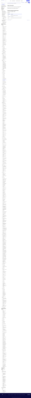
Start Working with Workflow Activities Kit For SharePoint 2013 (4, 20)
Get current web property (4, 123)
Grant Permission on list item (4, 331)
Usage (2, 375)
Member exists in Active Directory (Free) (4, 40)
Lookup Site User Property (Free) (4, 174)
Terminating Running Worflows (4, 384)
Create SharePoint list (4, 112)
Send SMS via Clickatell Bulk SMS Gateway (4, 300)
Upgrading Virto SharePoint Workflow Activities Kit (4, 13)
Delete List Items (4, 189)
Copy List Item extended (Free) (4, 184)
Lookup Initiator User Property (4, 173)
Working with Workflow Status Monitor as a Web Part (4, 371)
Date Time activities (3, 89)
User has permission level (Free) (4, 42)
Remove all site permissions (4, 335)
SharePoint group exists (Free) (4, 41)
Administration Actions (4, 349)
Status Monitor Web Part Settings (4, 374)
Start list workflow (4, 363)
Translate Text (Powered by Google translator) (4, 284)
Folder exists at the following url (4, 30)
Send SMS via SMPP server (4, 303)
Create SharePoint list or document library (4, 353)
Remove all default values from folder (4, 56)
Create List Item (4, 314)
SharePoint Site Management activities (4, 102)
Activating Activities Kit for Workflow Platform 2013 (4, 22)
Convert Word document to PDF (4, 141)
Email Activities (3, 288)
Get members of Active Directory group (4, 246)
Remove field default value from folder (4, 57)
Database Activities (3, 86)
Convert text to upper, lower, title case (4, 271)
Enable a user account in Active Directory (4, 243)
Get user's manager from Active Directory (4, 255)
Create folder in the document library (4, 146)
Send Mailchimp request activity (4, 266)
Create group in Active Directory (4, 236)
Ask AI (28, 2)
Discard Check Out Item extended (4, 152)
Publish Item (4, 159)
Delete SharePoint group (4, 116)
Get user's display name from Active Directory (4, 251)
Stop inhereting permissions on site (4, 348)
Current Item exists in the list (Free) (4, 27)
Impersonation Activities (4, 306)
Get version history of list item (4, 203)
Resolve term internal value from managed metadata (4, 68)
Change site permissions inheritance (4, 220)
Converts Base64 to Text (4, 273)
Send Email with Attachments (4, 292)
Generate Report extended (4, 192)
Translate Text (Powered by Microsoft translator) (4, 285)
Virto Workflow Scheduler (3, 387)
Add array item (4, 73)
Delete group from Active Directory (4, 239)
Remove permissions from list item (4, 338)
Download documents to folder (4, 155)
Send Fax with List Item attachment (4, 101)
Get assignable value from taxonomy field (4, 65)
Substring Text (4, 282)
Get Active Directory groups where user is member (4, 244)
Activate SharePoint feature (4, 350)
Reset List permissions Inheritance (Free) (4, 233)
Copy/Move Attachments (4, 311)
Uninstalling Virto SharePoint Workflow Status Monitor (4, 381)
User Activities (3, 172)
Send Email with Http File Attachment (4, 293)
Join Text (3, 280)
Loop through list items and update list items (4, 207)
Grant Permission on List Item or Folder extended (4, 228)
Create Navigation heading (4, 109)
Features (2, 370)
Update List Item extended (4, 214)
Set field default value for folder (4, 58)
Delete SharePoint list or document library (4, 359)
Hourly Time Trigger (4, 391)
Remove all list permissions (4, 334)
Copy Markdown (26, 2)
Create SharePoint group (4, 111)
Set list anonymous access (4, 132)
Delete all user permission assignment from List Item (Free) (4, 223)
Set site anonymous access (4, 134)
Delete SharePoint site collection (4, 118)
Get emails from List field (4, 197)
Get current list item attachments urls (4, 193)
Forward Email (4, 289)
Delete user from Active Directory (4, 240)
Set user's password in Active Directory (4, 263)
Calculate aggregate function (4, 179)
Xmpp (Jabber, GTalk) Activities (4, 297)
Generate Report (4, 191)
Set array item (4, 85)
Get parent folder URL (4, 158)
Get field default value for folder (4, 55)
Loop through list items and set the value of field (4, 204)
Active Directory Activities (4, 234)
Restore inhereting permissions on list (4, 342)
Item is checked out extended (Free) (4, 38)
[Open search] (5, 0)
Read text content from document (4, 161)
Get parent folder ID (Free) (4, 156)
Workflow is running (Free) (4, 45)
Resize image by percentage (4, 50)
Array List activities (11, 3)
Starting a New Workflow (4, 383)
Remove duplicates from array (4, 83)
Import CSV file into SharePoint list (4, 52)
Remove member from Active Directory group (4, 258)
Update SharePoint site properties (4, 366)
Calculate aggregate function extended (4, 181)
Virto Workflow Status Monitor (3, 369)
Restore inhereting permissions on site (4, 344)
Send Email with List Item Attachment (4, 294)
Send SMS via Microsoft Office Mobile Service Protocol (4, 302)
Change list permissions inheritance (4, 218)
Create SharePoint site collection (4, 114)
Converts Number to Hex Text (4, 274)
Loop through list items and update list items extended (4, 209)
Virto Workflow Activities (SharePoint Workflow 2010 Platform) (3, 24)
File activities (3, 69)
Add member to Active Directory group (4, 235)
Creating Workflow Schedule (4, 390)
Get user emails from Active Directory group (4, 247)
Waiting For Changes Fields (4, 317)
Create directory (4, 70)
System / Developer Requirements (3, 8)
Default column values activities (4, 53)
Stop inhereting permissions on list (4, 346)
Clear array (3, 74)
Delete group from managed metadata (4, 64)
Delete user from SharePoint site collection (4, 120)
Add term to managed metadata (4, 61)
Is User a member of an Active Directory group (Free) (4, 35)
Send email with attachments (4, 321)
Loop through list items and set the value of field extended (4, 206)
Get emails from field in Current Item (4, 196)
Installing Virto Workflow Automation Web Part (4, 11)
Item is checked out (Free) (4, 37)
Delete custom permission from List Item (4, 225)
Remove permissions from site (4, 232)
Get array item (4, 77)
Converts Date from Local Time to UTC (4, 91)
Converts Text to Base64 (4, 276)
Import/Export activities (4, 51)
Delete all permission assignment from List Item (4, 221)
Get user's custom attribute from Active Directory (4, 249)
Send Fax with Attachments (4, 98)
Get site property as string (4, 362)
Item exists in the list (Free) (4, 36)
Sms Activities (3, 299)
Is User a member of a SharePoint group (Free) (4, 33)
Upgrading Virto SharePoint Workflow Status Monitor (4, 379)
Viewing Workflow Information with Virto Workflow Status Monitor (4, 377)
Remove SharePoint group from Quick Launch (4, 126)
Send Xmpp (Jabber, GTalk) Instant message (4, 298)
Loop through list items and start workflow (4, 166)
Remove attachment (4, 212)
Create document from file (4, 143)
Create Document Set (4, 145)
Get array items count (4, 78)
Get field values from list (4, 201)
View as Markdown (22, 2)
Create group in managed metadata (4, 62)
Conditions (3, 25)
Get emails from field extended (4, 195)
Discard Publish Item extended (4, 154)
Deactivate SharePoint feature (4, 115)
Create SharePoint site (4, 354)
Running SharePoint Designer (4, 18)
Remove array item (4, 81)
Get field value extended (4, 200)
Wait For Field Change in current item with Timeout (4, 216)
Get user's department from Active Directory (4, 250)
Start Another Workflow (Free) (4, 167)
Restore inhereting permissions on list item (4, 343)
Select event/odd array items (4, 84)
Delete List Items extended (4, 190)
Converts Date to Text (4, 93)
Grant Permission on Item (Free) (4, 226)
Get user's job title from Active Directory (4, 254)
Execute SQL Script (4, 87)
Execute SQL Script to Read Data (4, 88)
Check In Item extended (4, 139)
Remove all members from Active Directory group (4, 257)
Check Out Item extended (4, 140)
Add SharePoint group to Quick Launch (4, 105)
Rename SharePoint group (4, 128)
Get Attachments (4, 315)
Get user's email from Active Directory (4, 253)
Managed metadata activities (3, 60)
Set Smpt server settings (4, 295)
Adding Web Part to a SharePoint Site (4, 373)
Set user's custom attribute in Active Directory (4, 261)
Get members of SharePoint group (4, 329)
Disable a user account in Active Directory (4, 241)
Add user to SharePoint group (4, 106)
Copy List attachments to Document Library (4, 183)
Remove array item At (4, 82)
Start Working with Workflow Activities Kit (4, 16)
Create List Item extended (4, 186)
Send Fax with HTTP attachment (4, 100)
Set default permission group (4, 130)
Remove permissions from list (4, 230)
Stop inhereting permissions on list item (4, 347)
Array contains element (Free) (4, 26)
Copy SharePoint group (4, 108)
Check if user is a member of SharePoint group (4, 327)
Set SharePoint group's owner (4, 133)
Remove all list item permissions (4, 333)
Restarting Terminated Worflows (4, 385)
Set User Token (4, 307)
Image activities (3, 46)
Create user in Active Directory (4, 238)
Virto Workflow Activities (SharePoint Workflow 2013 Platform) (3, 308)
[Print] (29, 3)
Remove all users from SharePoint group (4, 124)
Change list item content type (4, 182)
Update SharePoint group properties (4, 365)
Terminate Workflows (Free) (4, 171)
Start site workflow (4, 364)
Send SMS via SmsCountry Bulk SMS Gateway (4, 305)
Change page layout (4, 107)
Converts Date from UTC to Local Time (4, 92)
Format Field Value (4, 279)
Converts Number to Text (4, 275)
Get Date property (4, 94)
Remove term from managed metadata (4, 66)
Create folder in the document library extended (4, 148)
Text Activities (3, 268)
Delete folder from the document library (4, 150)
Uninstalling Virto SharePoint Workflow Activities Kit (3, 14)
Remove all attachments (4, 211)
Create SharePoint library (4, 149)
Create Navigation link (4, 110)
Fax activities (3, 97)
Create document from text (4, 144)
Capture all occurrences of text (4, 269)
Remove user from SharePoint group (4, 127)
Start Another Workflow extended (4, 168)
